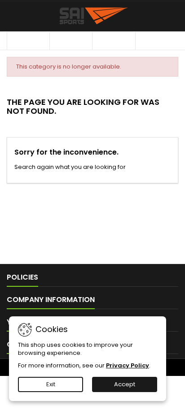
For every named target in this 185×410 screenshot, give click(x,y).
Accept (124, 384)
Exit (50, 384)
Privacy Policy (127, 365)
